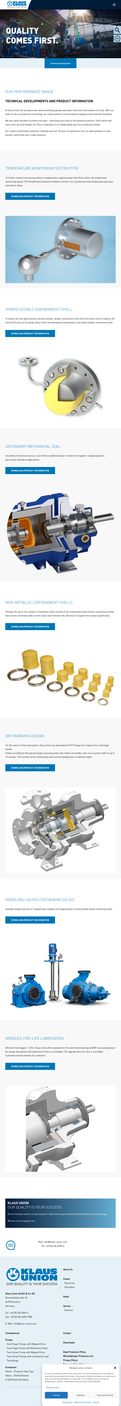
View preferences (105, 1395)
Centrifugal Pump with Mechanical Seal (27, 1348)
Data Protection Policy (83, 1402)
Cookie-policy (67, 1402)
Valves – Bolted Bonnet (17, 1375)
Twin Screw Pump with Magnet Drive (26, 1352)
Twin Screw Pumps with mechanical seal (28, 1356)
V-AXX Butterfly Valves (16, 1379)
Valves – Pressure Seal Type (19, 1371)
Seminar (68, 1310)
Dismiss (81, 1395)
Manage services (52, 1387)
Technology (12, 1360)
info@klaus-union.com (55, 1241)
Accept (56, 1395)
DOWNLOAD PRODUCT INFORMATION (30, 196)
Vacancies (69, 1282)
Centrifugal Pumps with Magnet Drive (26, 1343)
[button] (115, 1367)
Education (69, 1287)
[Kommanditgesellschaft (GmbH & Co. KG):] (31, 1276)
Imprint (96, 1402)
